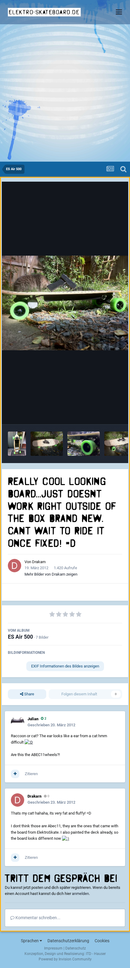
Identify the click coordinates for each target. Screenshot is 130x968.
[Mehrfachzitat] (15, 774)
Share (28, 694)
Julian (33, 719)
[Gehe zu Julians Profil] (17, 722)
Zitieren (31, 773)
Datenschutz (75, 948)
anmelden (80, 893)
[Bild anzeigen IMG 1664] (83, 444)
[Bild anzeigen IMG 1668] (47, 444)
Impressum (53, 948)
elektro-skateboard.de (44, 12)
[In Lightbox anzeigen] (65, 303)
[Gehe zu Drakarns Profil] (14, 565)
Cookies (102, 940)
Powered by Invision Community (65, 959)
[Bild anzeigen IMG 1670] (17, 444)
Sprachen (30, 940)
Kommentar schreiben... (37, 917)
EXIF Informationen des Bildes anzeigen (65, 666)
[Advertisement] (65, 93)
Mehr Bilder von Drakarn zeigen (50, 574)
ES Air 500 (20, 637)
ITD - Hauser (96, 954)
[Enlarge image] (28, 742)
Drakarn (39, 562)
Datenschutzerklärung (68, 940)
